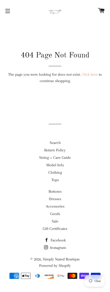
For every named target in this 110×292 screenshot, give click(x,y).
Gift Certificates (55, 228)
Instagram (57, 247)
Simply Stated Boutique (61, 259)
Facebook (58, 240)
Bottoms (55, 191)
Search (55, 142)
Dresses (55, 199)
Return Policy (55, 150)
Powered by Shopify (55, 265)
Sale (55, 221)
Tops (55, 180)
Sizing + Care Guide (55, 157)
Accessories (55, 206)
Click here (90, 74)
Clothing (55, 172)
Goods (55, 213)
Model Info (55, 165)
